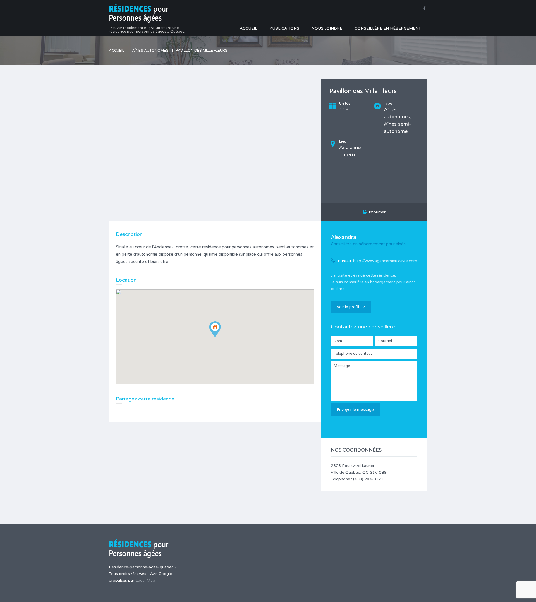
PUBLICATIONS (284, 28)
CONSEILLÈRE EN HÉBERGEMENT (388, 28)
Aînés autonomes (150, 50)
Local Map (145, 580)
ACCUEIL (248, 28)
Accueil (116, 50)
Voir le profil (348, 306)
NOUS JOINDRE (327, 28)
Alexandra (343, 237)
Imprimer (376, 212)
